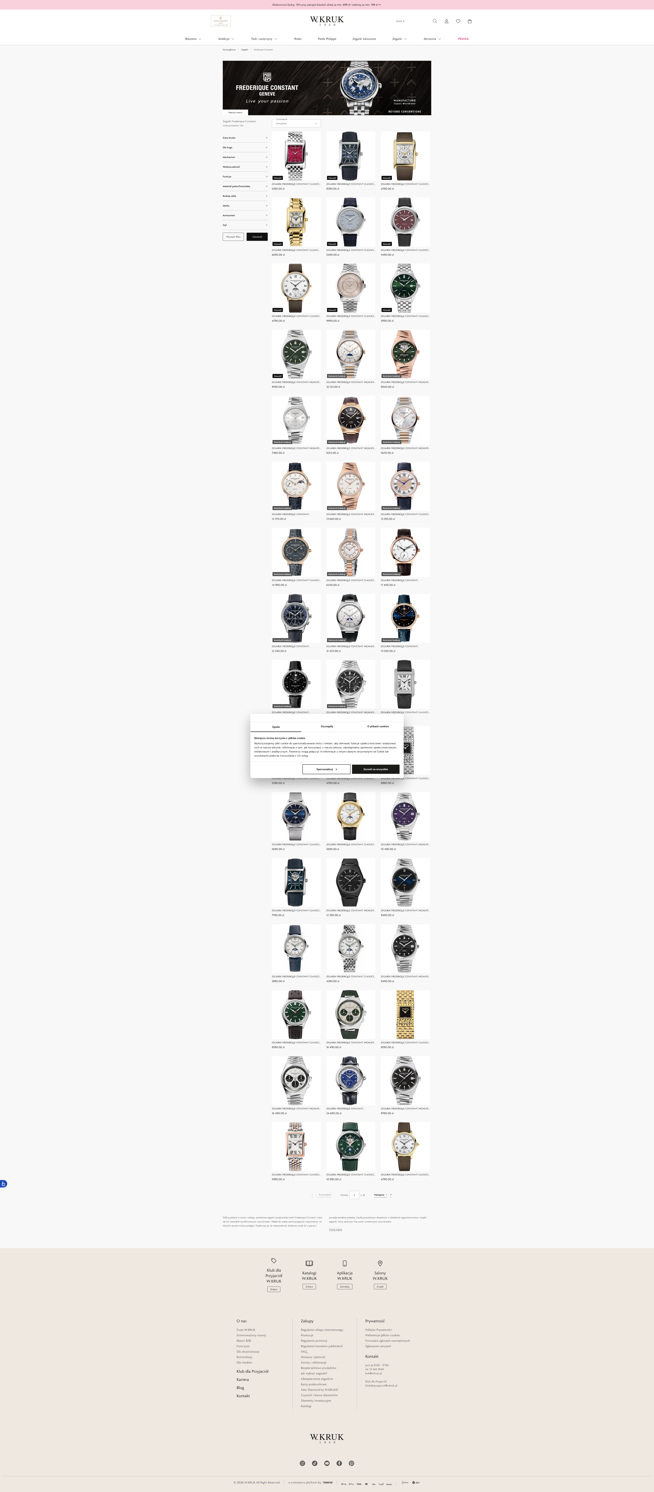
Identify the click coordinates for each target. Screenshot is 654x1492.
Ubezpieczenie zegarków (317, 1379)
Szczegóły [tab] (327, 726)
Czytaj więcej (335, 1229)
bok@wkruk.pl (373, 1373)
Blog (240, 1387)
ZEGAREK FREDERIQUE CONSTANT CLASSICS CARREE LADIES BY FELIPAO (296, 184)
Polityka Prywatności (378, 1330)
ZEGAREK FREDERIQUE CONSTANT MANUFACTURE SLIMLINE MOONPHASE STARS (406, 646)
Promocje (307, 1335)
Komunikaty (244, 1357)
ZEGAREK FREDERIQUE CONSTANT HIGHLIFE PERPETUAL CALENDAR (350, 646)
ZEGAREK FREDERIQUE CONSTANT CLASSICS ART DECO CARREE (296, 1175)
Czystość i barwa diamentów (319, 1395)
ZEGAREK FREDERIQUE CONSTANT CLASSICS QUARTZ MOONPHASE (296, 316)
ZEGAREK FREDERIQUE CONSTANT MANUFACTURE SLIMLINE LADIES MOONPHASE (290, 514)
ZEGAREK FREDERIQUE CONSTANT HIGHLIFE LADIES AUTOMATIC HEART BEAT (405, 382)
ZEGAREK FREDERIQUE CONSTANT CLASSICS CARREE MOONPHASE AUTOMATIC (350, 184)
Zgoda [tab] (276, 726)
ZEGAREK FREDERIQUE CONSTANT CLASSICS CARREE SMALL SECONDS (405, 712)
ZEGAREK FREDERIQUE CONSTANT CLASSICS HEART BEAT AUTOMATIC (296, 910)
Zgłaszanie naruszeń (378, 1346)
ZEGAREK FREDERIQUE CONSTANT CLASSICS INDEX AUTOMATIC (405, 316)
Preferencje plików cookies (382, 1335)
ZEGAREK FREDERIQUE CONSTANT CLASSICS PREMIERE (350, 316)
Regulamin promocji (314, 1341)
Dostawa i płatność (313, 1357)
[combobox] (296, 123)
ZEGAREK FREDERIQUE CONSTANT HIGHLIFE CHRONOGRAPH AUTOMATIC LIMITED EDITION (350, 1043)
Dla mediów (244, 1362)
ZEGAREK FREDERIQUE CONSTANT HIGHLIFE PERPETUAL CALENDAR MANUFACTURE (350, 382)
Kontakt (243, 1395)
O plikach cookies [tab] (378, 726)
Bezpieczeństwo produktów (318, 1368)
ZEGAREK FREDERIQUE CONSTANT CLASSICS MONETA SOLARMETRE (350, 250)
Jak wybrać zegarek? (314, 1373)
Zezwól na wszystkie (375, 769)
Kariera (243, 1379)
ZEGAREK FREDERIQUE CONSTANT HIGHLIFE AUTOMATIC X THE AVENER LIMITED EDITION (351, 910)
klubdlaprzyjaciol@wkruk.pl (381, 1385)
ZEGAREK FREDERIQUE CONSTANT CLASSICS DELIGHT (350, 580)
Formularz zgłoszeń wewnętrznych (387, 1341)
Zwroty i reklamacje (313, 1362)
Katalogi (306, 1406)
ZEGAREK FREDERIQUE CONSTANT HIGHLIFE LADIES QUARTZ (296, 448)
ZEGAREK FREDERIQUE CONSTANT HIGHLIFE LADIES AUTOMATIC (350, 514)
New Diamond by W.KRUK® (319, 1390)
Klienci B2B (244, 1341)
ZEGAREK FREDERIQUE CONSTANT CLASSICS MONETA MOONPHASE (296, 844)
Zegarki (244, 49)
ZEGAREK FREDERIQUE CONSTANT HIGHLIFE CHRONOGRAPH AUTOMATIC (350, 712)
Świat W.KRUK (246, 1330)
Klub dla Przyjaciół (252, 1371)
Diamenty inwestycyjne (316, 1400)
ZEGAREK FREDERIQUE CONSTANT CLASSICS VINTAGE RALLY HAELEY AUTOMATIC (296, 1043)
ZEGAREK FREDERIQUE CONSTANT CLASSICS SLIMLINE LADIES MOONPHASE (296, 580)
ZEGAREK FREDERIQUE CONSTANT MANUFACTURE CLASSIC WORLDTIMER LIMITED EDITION (347, 1109)
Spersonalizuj (324, 769)
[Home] (327, 21)
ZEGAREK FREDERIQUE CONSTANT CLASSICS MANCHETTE (405, 778)
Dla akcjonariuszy (248, 1351)
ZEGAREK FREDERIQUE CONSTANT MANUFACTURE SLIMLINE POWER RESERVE (404, 580)
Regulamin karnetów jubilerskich (322, 1346)
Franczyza (243, 1346)
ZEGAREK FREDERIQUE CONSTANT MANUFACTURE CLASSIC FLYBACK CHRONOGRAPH (290, 646)
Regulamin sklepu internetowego (322, 1330)
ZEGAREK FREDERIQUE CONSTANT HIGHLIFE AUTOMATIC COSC (296, 382)
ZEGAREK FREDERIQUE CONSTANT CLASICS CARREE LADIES (295, 250)
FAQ (304, 1351)
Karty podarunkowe (313, 1384)
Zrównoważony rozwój (251, 1335)
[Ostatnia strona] (391, 1195)
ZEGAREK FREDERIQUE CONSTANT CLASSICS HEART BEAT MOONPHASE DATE (350, 1175)
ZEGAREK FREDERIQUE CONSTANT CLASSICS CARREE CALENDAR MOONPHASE (405, 184)
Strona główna (229, 49)
